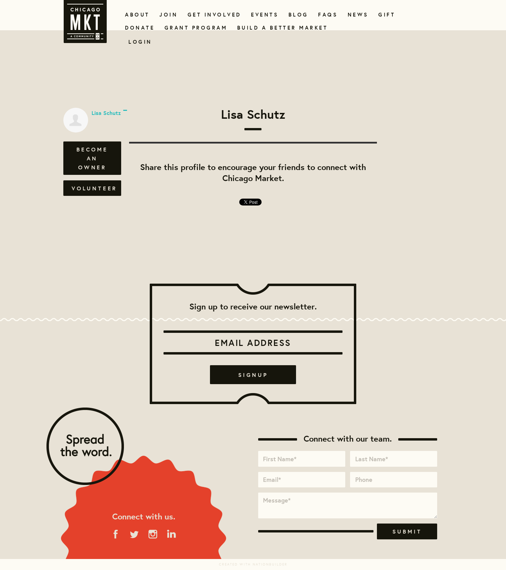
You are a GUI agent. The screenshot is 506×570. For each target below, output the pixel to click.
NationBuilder (270, 564)
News (357, 14)
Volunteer (94, 188)
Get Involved (212, 14)
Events (263, 14)
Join (167, 14)
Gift (386, 14)
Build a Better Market (278, 27)
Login (140, 41)
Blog (297, 14)
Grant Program (193, 27)
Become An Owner (92, 158)
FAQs (327, 14)
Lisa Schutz (106, 112)
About (136, 14)
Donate (138, 27)
